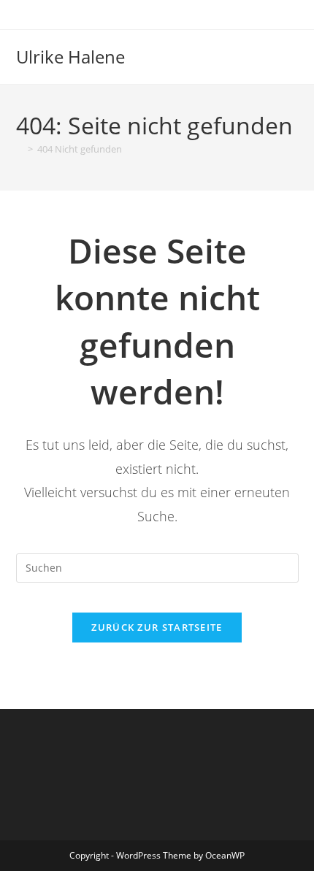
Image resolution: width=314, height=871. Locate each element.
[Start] (19, 149)
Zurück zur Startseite (156, 627)
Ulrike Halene (70, 57)
